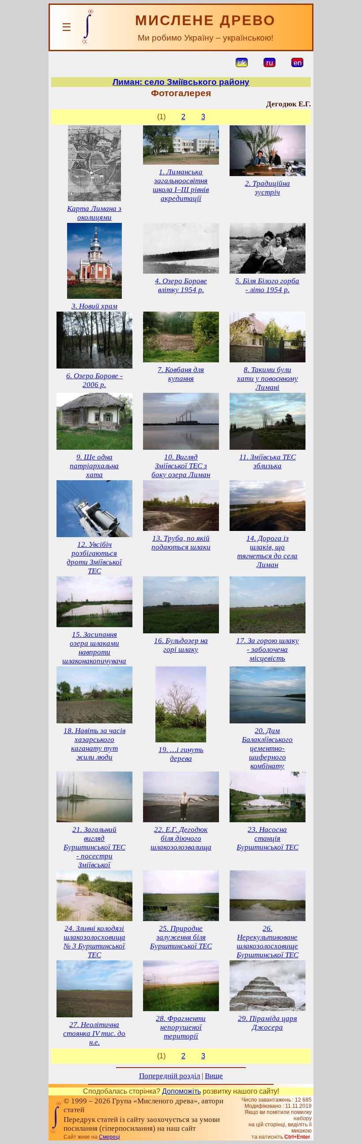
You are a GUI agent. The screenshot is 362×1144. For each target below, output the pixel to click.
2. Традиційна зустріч (267, 187)
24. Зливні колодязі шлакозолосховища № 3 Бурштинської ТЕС (94, 941)
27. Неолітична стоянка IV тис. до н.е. (94, 1033)
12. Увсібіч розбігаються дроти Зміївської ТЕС (94, 557)
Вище (214, 1076)
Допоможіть (181, 1091)
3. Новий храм (94, 306)
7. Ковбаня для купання (181, 374)
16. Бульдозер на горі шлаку (181, 645)
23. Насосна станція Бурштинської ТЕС (267, 838)
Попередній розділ (169, 1076)
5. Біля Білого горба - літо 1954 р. (267, 285)
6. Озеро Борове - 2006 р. (94, 380)
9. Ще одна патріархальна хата (94, 466)
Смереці (109, 1137)
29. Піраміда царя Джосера (267, 1022)
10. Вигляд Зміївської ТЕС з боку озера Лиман (180, 466)
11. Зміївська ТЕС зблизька (267, 461)
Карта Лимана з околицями (94, 213)
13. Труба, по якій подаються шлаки (181, 542)
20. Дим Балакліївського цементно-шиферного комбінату (267, 748)
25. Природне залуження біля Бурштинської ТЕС (181, 937)
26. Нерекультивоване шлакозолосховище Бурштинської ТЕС (267, 941)
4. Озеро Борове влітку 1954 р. (181, 285)
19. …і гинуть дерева (181, 754)
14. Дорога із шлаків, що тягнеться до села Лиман (267, 551)
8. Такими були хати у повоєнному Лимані (267, 378)
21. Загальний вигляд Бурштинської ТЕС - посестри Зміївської (94, 847)
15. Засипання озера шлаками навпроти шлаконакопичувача (94, 647)
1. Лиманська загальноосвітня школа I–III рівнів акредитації (181, 185)
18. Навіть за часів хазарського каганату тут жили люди (94, 743)
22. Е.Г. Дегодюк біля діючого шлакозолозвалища (181, 838)
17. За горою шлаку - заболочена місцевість (267, 649)
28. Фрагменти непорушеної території (181, 1027)
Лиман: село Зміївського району (181, 82)
